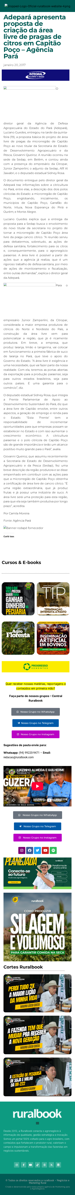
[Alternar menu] (37, 1123)
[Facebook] (29, 850)
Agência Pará (22, 520)
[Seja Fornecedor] (23, 528)
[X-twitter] (51, 1165)
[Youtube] (45, 850)
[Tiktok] (37, 1165)
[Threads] (44, 1165)
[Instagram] (21, 850)
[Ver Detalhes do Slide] (37, 873)
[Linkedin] (58, 1165)
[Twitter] (37, 850)
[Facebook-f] (23, 1165)
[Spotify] (53, 850)
